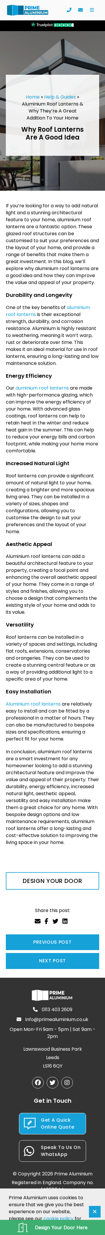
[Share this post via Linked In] (65, 921)
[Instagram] (67, 1082)
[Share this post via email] (38, 921)
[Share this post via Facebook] (46, 921)
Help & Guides (60, 97)
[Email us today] (80, 10)
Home (33, 97)
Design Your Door (52, 881)
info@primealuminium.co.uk (56, 1019)
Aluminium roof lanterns (33, 704)
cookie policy (58, 1218)
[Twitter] (52, 1082)
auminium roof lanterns (42, 388)
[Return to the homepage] (28, 10)
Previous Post (52, 942)
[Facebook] (38, 1082)
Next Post (52, 960)
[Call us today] (69, 10)
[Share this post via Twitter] (55, 921)
